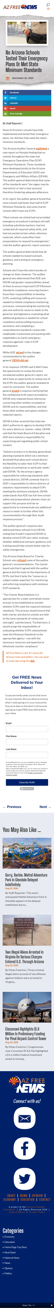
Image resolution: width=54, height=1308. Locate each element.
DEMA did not (20, 360)
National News (12, 1257)
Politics (8, 1273)
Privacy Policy (37, 1212)
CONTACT (45, 1199)
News (7, 1262)
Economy (9, 1236)
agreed (20, 352)
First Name (11, 736)
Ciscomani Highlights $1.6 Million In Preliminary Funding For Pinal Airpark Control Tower (25, 1034)
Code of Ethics (17, 1212)
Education (10, 1242)
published (41, 148)
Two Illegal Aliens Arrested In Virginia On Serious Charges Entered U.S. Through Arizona (24, 957)
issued (15, 390)
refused (21, 560)
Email (8, 723)
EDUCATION (28, 1199)
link (32, 660)
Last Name (11, 749)
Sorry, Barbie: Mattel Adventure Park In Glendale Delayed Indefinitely (26, 880)
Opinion (9, 1268)
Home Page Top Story (16, 1247)
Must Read (10, 1252)
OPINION (37, 1195)
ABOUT (11, 1195)
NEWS (24, 1195)
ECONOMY (9, 1199)
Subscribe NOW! (27, 782)
